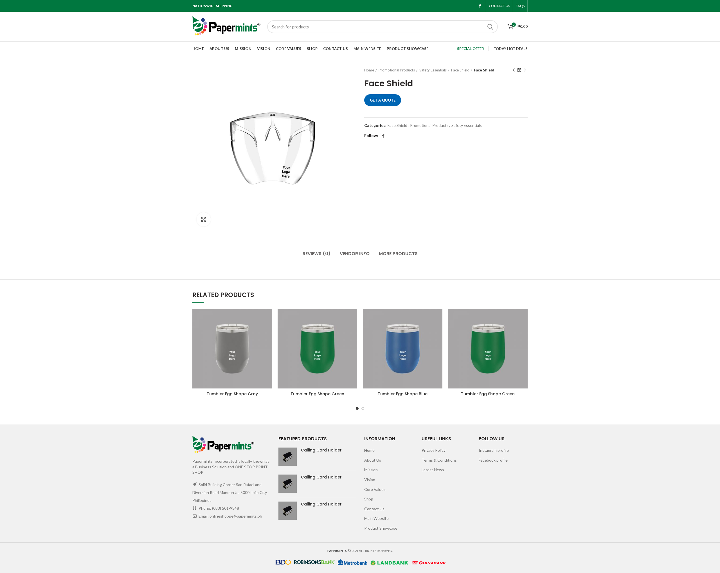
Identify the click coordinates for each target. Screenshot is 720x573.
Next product (525, 70)
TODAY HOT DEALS (511, 48)
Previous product (513, 70)
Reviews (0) (316, 253)
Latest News (433, 469)
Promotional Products (397, 70)
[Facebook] (480, 6)
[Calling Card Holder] (287, 457)
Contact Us (374, 508)
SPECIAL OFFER (470, 48)
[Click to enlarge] (204, 219)
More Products (398, 253)
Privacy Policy (434, 450)
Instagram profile (494, 450)
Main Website (376, 518)
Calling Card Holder (321, 450)
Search (490, 26)
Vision (369, 479)
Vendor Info (355, 253)
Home (369, 70)
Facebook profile (493, 460)
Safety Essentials (433, 70)
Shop (368, 498)
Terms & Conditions (439, 460)
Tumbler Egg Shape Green (317, 393)
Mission (371, 469)
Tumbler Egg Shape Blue (403, 393)
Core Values (375, 489)
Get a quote (382, 100)
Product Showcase (380, 528)
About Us (372, 460)
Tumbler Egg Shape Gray (232, 393)
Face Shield (460, 70)
